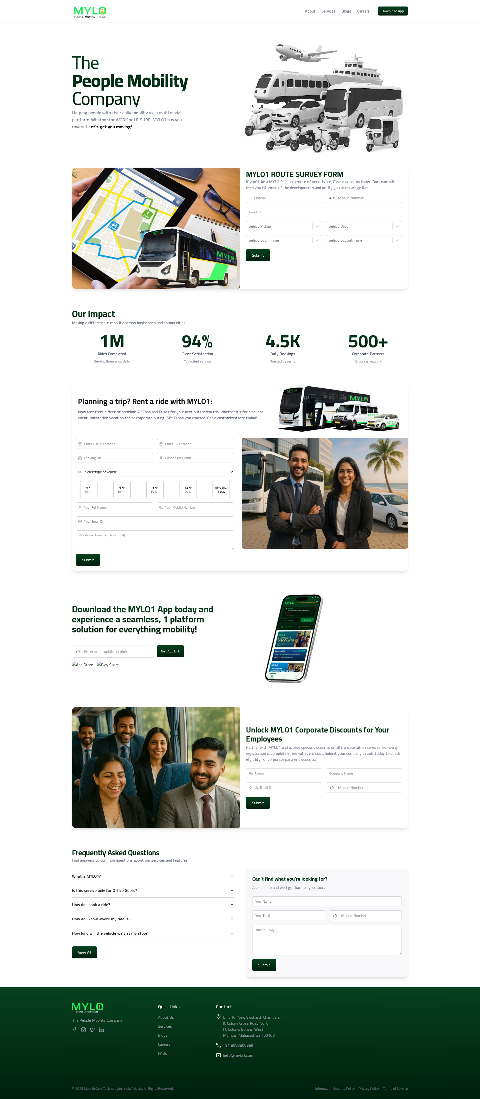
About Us (166, 1017)
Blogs (346, 11)
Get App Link (170, 651)
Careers (363, 11)
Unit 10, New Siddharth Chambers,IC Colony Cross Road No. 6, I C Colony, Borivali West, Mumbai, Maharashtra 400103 (252, 1026)
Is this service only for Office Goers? (104, 890)
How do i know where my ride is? (101, 919)
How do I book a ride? (91, 904)
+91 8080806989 (238, 1045)
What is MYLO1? (86, 876)
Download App (393, 11)
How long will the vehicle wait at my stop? (110, 933)
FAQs (162, 1053)
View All (84, 952)
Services (329, 11)
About (310, 11)
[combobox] (249, 226)
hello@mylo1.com (238, 1055)
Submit (258, 255)
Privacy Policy (369, 1088)
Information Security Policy (335, 1088)
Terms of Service (395, 1088)
